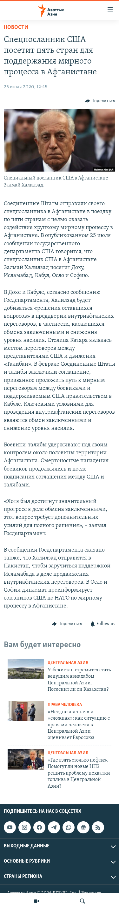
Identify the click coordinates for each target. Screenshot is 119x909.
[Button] (100, 101)
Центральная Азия (68, 663)
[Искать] (82, 901)
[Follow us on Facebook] (39, 827)
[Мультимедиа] (36, 901)
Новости (16, 28)
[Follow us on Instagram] (24, 827)
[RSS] (98, 827)
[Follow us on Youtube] (10, 827)
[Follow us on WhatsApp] (69, 827)
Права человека (65, 704)
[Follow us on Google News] (83, 827)
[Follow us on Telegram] (54, 827)
